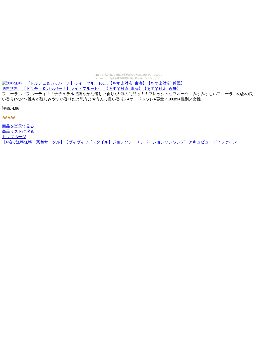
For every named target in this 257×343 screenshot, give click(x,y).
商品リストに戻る (18, 131)
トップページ (14, 137)
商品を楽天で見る (18, 126)
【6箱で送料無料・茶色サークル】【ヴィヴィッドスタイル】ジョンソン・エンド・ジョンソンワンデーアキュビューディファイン (119, 142)
